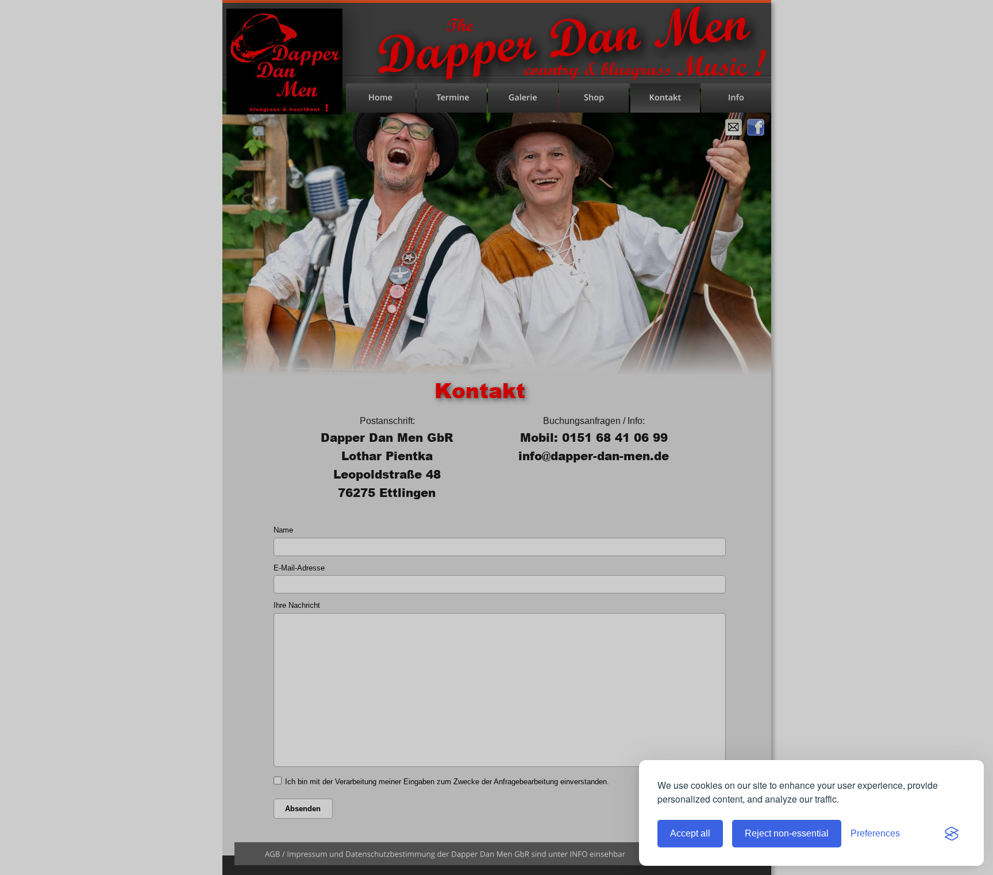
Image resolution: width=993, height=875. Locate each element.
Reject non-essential (787, 833)
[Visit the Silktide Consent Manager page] (951, 833)
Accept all (690, 833)
